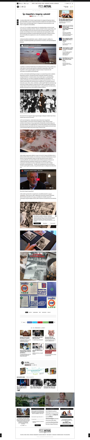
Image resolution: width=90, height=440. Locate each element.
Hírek (33, 335)
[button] (55, 216)
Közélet (33, 3)
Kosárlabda (48, 422)
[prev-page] (17, 390)
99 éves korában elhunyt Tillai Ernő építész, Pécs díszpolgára (49, 387)
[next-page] (19, 390)
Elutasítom (45, 223)
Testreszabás (52, 223)
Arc (45, 335)
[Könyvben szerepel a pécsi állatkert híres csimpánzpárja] (50, 346)
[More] (55, 322)
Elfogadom (37, 223)
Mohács (56, 413)
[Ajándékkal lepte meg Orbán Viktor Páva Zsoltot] (38, 333)
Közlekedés (64, 61)
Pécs (50, 416)
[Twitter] (18, 22)
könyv (34, 196)
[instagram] (66, 3)
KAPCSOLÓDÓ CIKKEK (21, 377)
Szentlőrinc (54, 411)
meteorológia (50, 418)
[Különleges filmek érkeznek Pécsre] (38, 346)
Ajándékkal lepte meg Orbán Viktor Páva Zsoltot (38, 338)
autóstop (30, 312)
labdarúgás (48, 413)
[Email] (30, 365)
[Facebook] (18, 20)
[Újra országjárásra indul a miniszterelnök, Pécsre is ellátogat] (60, 39)
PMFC (47, 411)
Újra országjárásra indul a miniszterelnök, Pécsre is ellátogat (22, 388)
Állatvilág (64, 50)
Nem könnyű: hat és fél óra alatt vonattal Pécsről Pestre (68, 59)
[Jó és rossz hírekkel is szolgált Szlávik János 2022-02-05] (89, 435)
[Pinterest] (18, 24)
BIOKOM (47, 414)
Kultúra (21, 335)
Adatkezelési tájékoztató (48, 220)
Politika (40, 3)
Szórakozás (47, 3)
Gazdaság (52, 3)
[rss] (70, 3)
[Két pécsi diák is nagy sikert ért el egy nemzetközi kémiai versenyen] (66, 14)
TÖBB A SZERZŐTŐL (30, 377)
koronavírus (54, 422)
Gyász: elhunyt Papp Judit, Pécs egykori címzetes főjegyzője (36, 387)
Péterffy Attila (48, 420)
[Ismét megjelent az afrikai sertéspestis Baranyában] (60, 48)
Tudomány (60, 17)
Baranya (55, 424)
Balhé (37, 3)
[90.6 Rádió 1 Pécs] (66, 415)
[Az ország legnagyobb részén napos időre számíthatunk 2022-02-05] (1, 435)
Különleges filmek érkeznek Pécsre (37, 351)
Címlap (33, 10)
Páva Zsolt (49, 312)
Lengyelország (44, 312)
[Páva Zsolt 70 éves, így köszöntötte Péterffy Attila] (50, 333)
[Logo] (45, 431)
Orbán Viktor (53, 420)
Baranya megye (49, 424)
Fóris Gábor (27, 362)
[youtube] (67, 3)
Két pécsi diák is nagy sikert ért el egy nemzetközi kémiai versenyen (66, 19)
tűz (46, 416)
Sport (43, 3)
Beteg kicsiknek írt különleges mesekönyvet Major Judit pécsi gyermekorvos (25, 351)
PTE (48, 416)
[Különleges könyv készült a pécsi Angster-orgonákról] (25, 333)
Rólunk (23, 416)
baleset (50, 411)
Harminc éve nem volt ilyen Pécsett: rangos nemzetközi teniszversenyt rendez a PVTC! (68, 27)
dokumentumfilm (35, 312)
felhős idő (51, 414)
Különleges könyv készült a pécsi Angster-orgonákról (25, 338)
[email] (69, 3)
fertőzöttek (56, 418)
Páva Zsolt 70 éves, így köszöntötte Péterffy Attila (50, 338)
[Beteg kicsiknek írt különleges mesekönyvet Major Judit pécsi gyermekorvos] (25, 346)
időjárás (55, 414)
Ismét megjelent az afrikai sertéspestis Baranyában (68, 48)
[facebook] (65, 3)
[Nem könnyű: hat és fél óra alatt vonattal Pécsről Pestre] (60, 58)
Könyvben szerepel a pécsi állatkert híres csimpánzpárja (50, 352)
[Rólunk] (23, 411)
